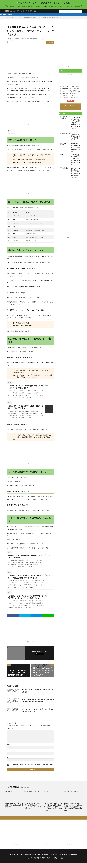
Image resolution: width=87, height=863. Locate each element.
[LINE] (48, 615)
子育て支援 (37, 6)
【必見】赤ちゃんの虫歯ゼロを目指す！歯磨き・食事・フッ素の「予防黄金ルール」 (25, 407)
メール (9, 751)
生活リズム (34, 40)
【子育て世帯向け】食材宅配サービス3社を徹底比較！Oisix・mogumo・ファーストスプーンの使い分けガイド (75, 124)
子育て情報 (29, 38)
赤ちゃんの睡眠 (40, 40)
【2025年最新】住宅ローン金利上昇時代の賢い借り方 (75, 136)
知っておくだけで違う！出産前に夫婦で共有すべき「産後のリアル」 (37, 710)
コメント (10, 728)
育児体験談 (34, 38)
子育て (31, 11)
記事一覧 (13, 17)
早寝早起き (29, 40)
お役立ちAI (37, 11)
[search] (80, 11)
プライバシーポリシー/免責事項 (71, 6)
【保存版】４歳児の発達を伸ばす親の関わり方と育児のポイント (37, 691)
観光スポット (13, 6)
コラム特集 (45, 6)
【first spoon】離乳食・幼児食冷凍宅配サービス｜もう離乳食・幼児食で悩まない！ (37, 701)
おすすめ (51, 6)
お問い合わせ (58, 6)
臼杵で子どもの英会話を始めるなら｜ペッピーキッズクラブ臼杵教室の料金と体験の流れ (75, 172)
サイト (8, 757)
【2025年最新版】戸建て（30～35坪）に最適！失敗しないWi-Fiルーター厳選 (75, 159)
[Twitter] (25, 615)
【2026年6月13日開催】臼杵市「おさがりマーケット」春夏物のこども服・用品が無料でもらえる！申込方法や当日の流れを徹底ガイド (73, 806)
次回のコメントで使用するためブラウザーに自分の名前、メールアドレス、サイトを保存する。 (30, 765)
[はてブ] (36, 615)
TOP (11, 854)
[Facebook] (13, 615)
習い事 (27, 11)
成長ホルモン (23, 40)
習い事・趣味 (29, 6)
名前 (9, 744)
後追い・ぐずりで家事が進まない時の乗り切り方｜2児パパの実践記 (26, 556)
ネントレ (13, 40)
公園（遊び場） (21, 11)
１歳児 (9, 40)
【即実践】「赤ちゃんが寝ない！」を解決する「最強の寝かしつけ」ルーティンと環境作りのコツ (25, 597)
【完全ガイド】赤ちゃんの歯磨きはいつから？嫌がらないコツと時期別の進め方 (26, 387)
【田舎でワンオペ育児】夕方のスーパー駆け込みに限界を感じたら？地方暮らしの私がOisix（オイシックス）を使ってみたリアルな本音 (53, 806)
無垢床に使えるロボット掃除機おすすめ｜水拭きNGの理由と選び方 (75, 147)
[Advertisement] (30, 113)
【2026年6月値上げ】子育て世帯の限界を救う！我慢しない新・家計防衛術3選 (14, 805)
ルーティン (17, 40)
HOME (7, 17)
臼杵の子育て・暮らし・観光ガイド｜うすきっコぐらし (48, 858)
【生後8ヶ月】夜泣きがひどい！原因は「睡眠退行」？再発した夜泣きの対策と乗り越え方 (24, 577)
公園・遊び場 (21, 6)
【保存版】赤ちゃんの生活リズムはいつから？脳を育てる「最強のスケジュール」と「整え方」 (43, 17)
